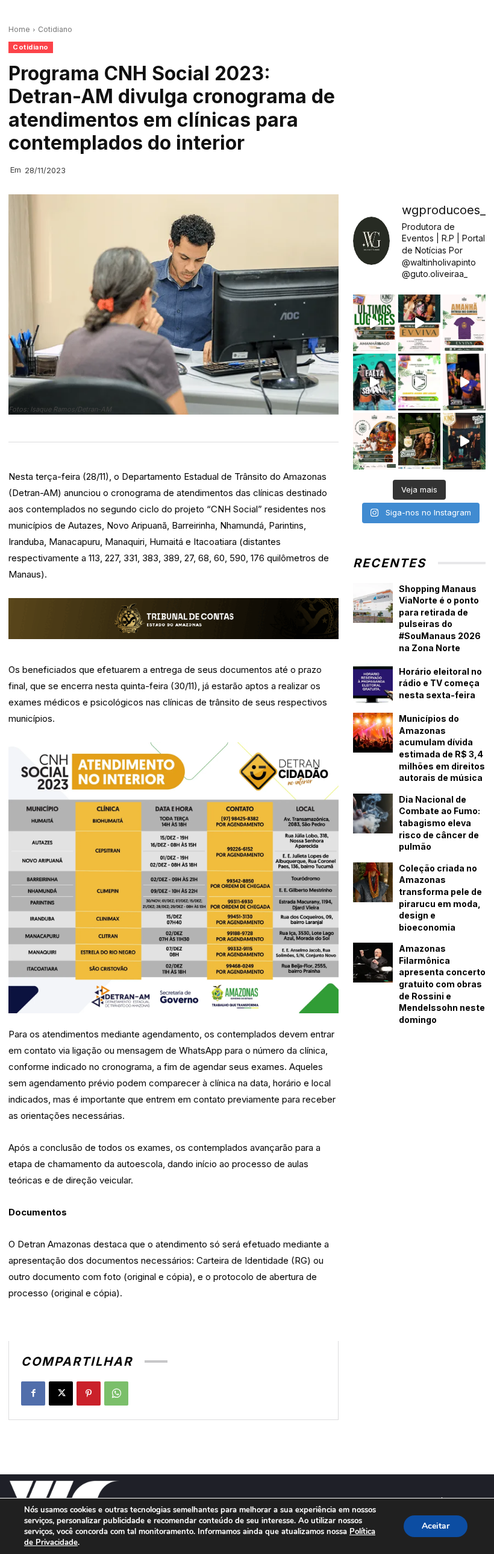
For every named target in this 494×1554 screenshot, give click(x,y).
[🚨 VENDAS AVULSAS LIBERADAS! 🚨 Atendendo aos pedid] (419, 382)
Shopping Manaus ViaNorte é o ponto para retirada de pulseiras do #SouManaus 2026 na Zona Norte (440, 618)
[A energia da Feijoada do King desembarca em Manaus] (464, 382)
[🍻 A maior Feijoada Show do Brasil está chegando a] (374, 441)
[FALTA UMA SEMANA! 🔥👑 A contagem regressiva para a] (374, 382)
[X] (61, 1393)
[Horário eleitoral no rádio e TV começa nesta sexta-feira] (373, 683)
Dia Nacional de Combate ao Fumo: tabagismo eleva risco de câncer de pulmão (439, 823)
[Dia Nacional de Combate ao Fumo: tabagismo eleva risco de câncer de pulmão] (373, 813)
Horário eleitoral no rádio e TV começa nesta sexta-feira (440, 683)
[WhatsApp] (116, 1393)
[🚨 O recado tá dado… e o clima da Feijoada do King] (464, 441)
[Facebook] (33, 1393)
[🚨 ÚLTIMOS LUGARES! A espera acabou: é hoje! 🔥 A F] (374, 323)
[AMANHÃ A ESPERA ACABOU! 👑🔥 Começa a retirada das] (464, 323)
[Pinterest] (89, 1393)
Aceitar (435, 1526)
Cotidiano (55, 29)
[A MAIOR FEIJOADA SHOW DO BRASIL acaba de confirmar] (419, 441)
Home (19, 29)
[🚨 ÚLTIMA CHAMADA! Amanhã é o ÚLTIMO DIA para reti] (419, 323)
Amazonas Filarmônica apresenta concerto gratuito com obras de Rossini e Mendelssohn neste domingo (442, 984)
